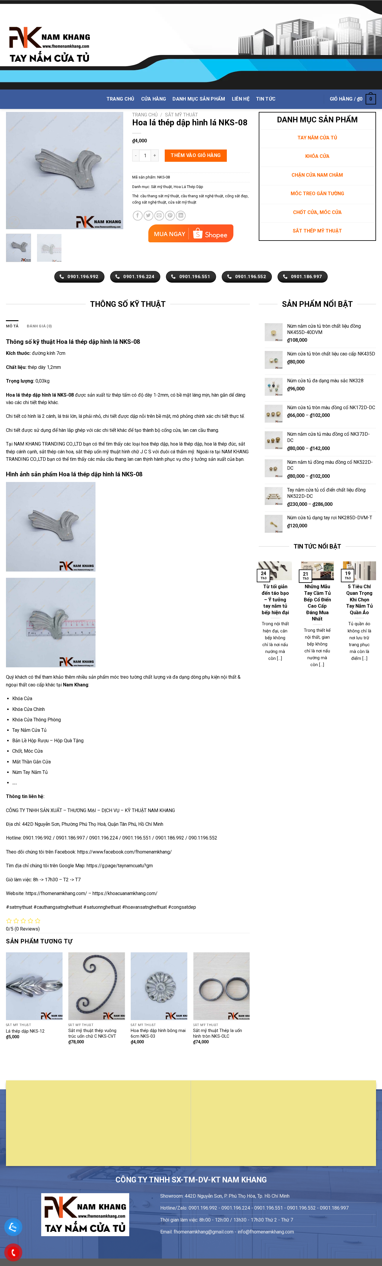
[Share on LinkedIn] (181, 216)
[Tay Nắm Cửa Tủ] (49, 45)
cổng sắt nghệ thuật (149, 202)
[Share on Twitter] (148, 216)
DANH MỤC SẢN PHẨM (198, 99)
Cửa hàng (153, 99)
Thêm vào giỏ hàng (196, 155)
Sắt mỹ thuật (181, 115)
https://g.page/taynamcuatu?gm (120, 865)
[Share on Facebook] (138, 216)
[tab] (12, 326)
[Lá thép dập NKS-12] (34, 986)
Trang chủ (145, 115)
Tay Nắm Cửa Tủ (29, 730)
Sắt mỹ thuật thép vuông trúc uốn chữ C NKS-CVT (92, 1033)
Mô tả (12, 326)
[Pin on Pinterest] (170, 216)
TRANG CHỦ (121, 99)
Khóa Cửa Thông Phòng (36, 720)
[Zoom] (14, 222)
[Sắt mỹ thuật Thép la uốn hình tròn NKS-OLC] (221, 986)
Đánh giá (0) (39, 326)
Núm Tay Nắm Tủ (30, 772)
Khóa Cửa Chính (28, 709)
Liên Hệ (240, 99)
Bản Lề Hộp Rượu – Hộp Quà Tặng (48, 740)
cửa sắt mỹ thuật (182, 202)
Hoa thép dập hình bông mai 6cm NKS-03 (158, 1033)
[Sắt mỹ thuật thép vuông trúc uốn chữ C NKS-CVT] (96, 986)
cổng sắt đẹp (236, 196)
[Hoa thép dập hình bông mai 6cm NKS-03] (159, 986)
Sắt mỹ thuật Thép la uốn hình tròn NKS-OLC (217, 1033)
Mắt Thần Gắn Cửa (31, 762)
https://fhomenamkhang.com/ (57, 893)
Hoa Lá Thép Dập (188, 186)
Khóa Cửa (22, 698)
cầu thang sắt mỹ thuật (159, 196)
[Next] (113, 170)
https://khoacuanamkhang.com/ (125, 893)
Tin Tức (265, 99)
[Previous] (15, 170)
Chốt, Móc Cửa (27, 751)
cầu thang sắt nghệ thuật (202, 196)
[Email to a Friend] (159, 216)
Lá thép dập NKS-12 (25, 1031)
